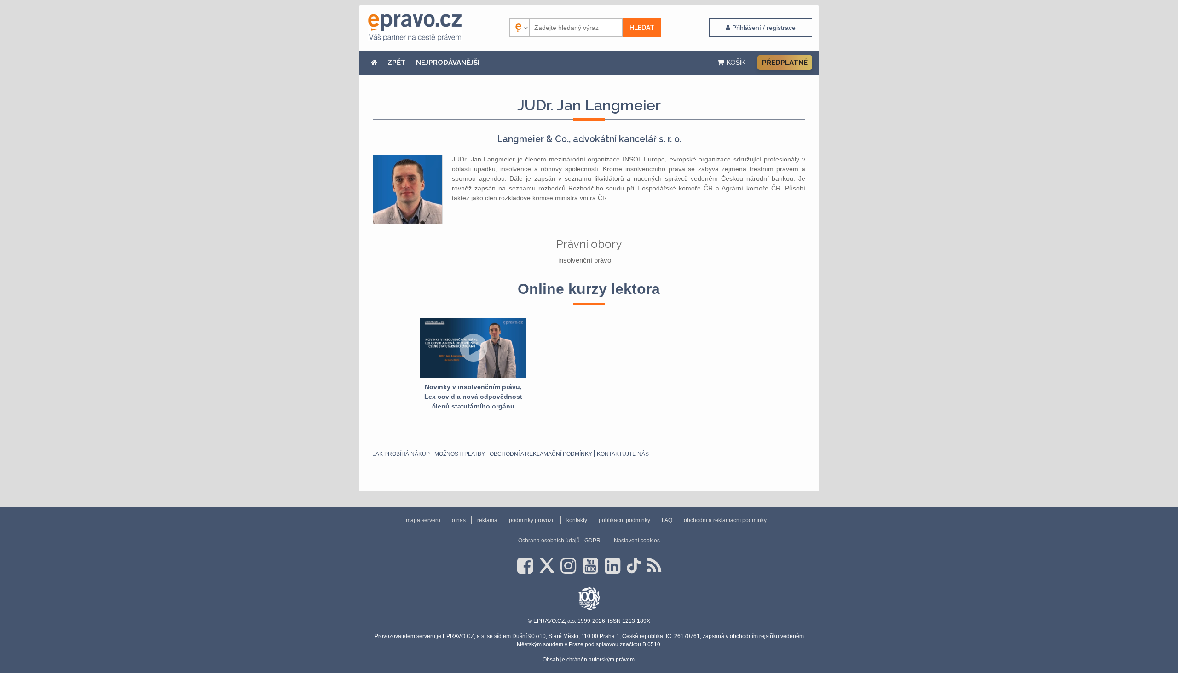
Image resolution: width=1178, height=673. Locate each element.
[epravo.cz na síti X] (546, 566)
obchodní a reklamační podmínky (541, 454)
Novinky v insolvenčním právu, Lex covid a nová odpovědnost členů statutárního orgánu (473, 396)
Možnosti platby (459, 454)
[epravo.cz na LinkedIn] (612, 566)
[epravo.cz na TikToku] (634, 566)
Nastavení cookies (637, 540)
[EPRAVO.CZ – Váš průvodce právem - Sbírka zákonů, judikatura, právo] (415, 27)
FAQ (667, 520)
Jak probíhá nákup (401, 454)
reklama (487, 520)
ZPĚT (396, 62)
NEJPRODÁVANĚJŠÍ (447, 62)
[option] (473, 364)
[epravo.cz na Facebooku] (525, 566)
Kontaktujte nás (623, 454)
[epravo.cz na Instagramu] (568, 566)
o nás (459, 520)
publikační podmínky (624, 520)
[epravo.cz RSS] (654, 566)
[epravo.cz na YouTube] (590, 566)
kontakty (576, 520)
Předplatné (785, 62)
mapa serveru (423, 520)
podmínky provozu (532, 520)
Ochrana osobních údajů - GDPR (559, 540)
